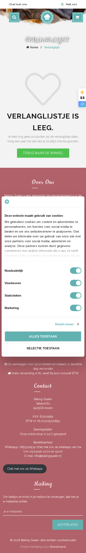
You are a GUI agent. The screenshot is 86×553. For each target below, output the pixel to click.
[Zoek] (14, 17)
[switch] (75, 283)
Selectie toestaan (43, 348)
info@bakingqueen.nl (47, 455)
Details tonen (64, 324)
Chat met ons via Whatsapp (25, 468)
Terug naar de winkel (43, 153)
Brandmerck (58, 546)
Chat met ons (18, 4)
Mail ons (71, 4)
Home (34, 47)
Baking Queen (30, 540)
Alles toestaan (43, 336)
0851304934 (27, 447)
